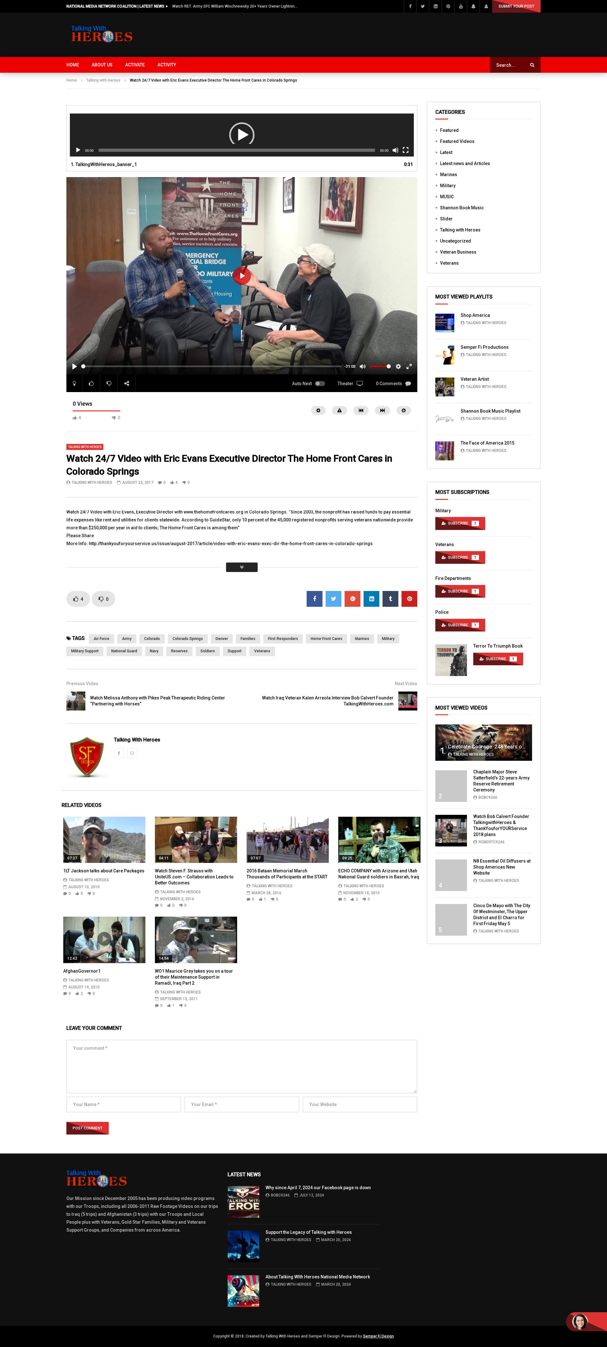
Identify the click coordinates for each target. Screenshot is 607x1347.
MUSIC (447, 196)
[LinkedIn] (435, 6)
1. (104, 164)
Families (248, 639)
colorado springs (188, 639)
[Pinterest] (448, 6)
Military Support (85, 651)
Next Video (406, 683)
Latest (446, 152)
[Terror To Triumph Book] (451, 660)
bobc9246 (488, 797)
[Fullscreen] (405, 150)
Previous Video (82, 683)
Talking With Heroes (92, 482)
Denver (222, 639)
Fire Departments (453, 578)
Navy (154, 651)
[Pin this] (409, 599)
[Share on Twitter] (333, 599)
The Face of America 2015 (487, 443)
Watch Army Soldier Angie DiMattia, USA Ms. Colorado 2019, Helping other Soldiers (235, 6)
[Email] (132, 753)
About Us (102, 64)
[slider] (211, 366)
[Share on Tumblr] (390, 599)
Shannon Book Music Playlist (490, 411)
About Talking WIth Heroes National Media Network (318, 1276)
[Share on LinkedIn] (371, 599)
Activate (135, 64)
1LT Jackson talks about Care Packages (103, 870)
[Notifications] (473, 6)
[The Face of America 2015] (444, 450)
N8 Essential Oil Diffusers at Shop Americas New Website (501, 867)
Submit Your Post (516, 6)
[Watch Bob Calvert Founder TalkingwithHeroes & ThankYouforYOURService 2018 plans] (451, 830)
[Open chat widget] (586, 1321)
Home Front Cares (326, 639)
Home (72, 64)
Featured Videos (457, 141)
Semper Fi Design (378, 1336)
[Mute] (395, 150)
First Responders (283, 639)
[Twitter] (422, 6)
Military (448, 185)
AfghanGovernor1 (82, 971)
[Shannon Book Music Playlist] (444, 418)
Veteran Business (458, 252)
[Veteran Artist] (444, 387)
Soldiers (207, 651)
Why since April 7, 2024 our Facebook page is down (318, 1187)
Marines (362, 639)
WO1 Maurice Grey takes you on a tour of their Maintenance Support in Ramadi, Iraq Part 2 (194, 977)
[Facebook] (410, 6)
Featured (449, 130)
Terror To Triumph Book (498, 646)
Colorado (152, 639)
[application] (242, 135)
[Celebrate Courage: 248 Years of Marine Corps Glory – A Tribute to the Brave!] (483, 742)
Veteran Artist (475, 379)
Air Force (101, 639)
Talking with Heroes (103, 80)
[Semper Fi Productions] (444, 355)
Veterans (262, 651)
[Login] (486, 6)
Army (127, 639)
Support (235, 651)
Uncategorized (455, 240)
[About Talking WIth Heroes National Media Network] (243, 1291)
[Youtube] (460, 6)
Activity (166, 64)
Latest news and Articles (465, 163)
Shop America (475, 315)
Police (442, 612)
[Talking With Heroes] (102, 35)
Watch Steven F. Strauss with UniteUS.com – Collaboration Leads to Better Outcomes (194, 876)
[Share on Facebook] (314, 599)
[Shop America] (444, 323)
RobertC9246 (492, 842)
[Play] (78, 150)
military (388, 639)
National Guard (124, 651)
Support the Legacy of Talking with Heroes (309, 1232)
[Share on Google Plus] (352, 599)
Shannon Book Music (462, 207)
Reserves (179, 651)
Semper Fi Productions (485, 347)
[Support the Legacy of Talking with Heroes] (243, 1246)
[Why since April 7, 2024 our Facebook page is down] (243, 1202)
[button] (241, 135)
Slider (446, 218)
